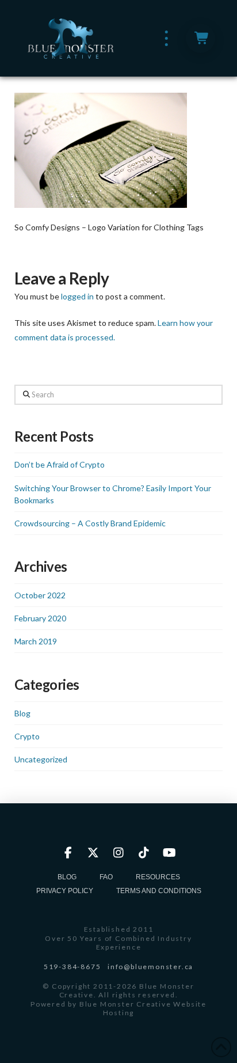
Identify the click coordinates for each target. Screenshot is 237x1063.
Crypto (27, 736)
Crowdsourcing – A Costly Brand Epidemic (90, 523)
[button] (166, 38)
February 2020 (40, 618)
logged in (77, 296)
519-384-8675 (72, 966)
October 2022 (40, 595)
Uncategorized (40, 759)
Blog (22, 713)
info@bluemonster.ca (150, 966)
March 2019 (35, 641)
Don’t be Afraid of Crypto (59, 464)
